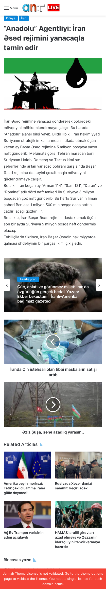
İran (23, 18)
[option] (53, 285)
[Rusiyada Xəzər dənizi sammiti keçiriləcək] (78, 465)
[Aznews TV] (41, 7)
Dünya (10, 18)
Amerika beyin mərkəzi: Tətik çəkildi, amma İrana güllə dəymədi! (24, 488)
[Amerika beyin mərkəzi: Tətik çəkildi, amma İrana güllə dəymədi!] (27, 465)
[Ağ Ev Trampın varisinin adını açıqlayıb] (27, 514)
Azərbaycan (28, 279)
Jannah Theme (14, 573)
